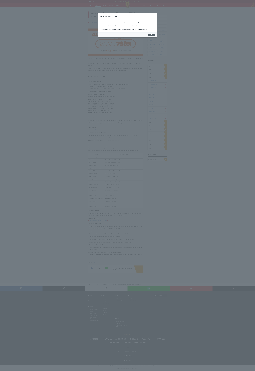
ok (151, 34)
